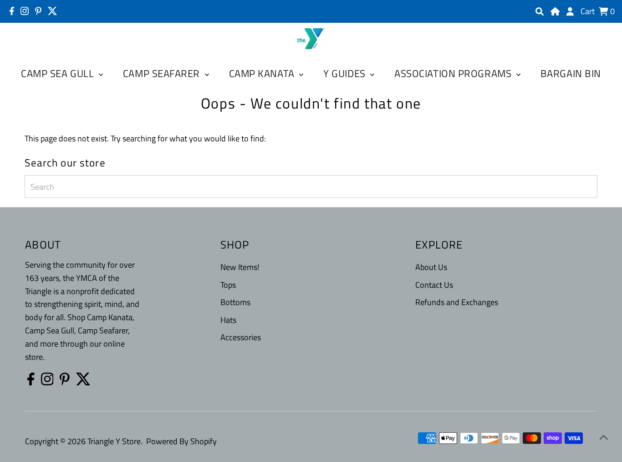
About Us (431, 267)
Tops (228, 285)
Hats (228, 320)
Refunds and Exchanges (456, 302)
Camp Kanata (263, 73)
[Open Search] (539, 11)
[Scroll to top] (604, 437)
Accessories (240, 337)
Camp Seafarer (163, 73)
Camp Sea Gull (59, 73)
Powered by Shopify (181, 441)
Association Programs (454, 73)
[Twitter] (53, 11)
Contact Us (434, 285)
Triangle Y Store (114, 441)
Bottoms (235, 302)
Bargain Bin (570, 73)
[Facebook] (11, 11)
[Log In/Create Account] (570, 11)
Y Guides (345, 73)
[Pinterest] (38, 11)
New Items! (239, 267)
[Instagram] (24, 11)
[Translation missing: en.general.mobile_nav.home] (555, 11)
